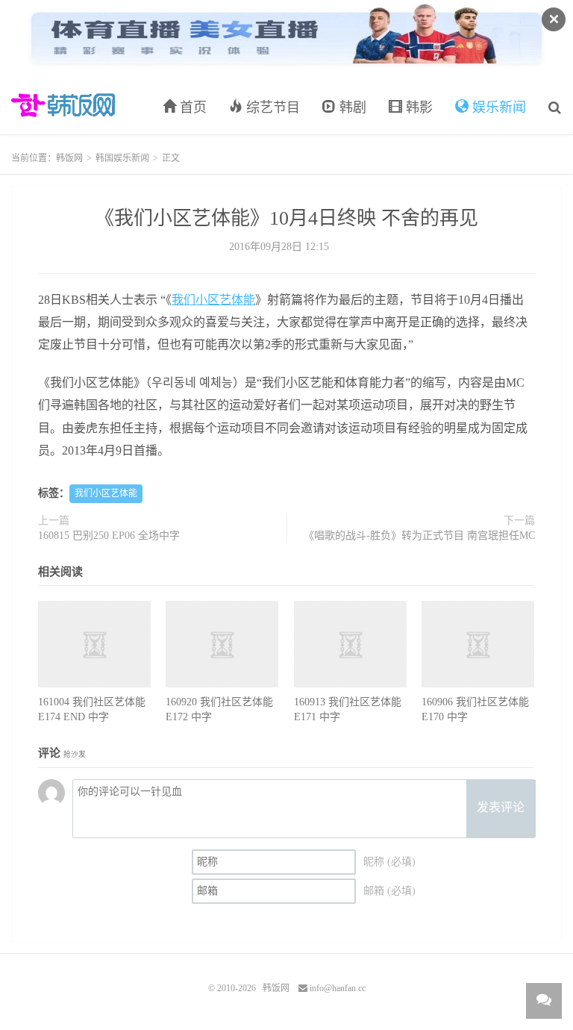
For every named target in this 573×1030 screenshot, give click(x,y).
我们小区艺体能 (213, 299)
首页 (191, 107)
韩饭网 (63, 105)
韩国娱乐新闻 (122, 158)
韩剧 (351, 107)
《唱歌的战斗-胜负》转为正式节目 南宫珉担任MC (419, 535)
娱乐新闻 (497, 107)
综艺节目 (271, 107)
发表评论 (501, 807)
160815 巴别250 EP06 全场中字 (109, 535)
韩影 (417, 107)
